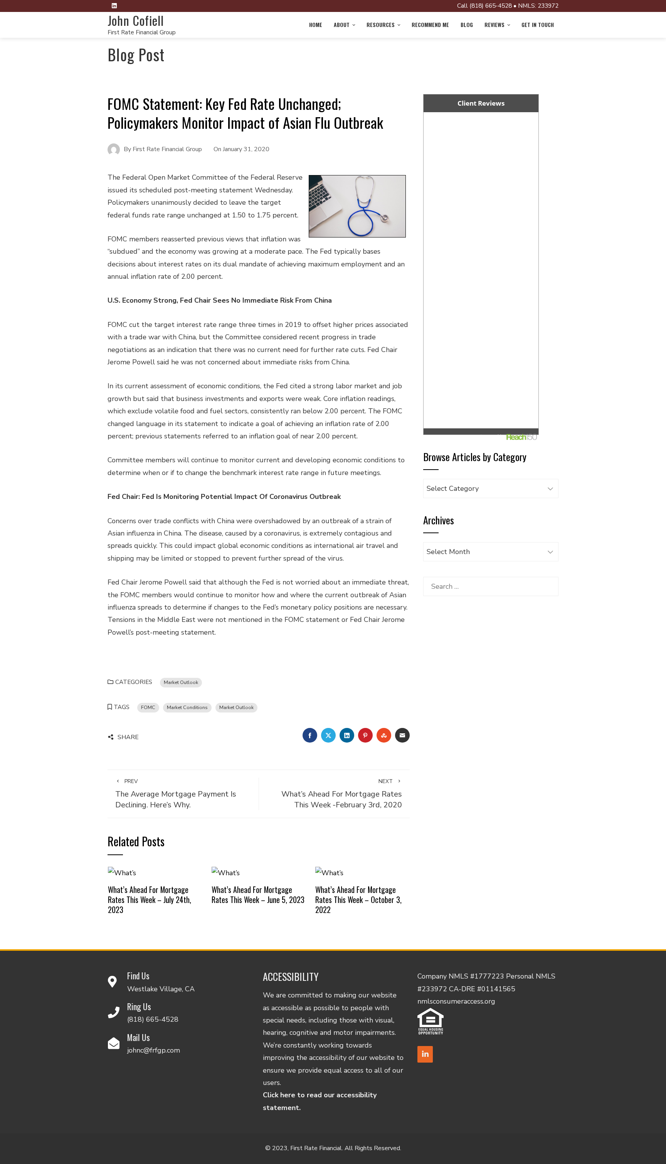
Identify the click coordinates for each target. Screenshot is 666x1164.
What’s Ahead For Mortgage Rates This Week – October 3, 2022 (358, 899)
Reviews (494, 24)
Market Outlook (181, 682)
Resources (381, 24)
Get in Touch (537, 24)
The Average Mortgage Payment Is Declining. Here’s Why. (175, 794)
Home (315, 24)
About (342, 24)
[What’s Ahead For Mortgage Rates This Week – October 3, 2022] (329, 872)
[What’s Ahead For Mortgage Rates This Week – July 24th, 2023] (122, 872)
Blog (467, 24)
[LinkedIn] (425, 1054)
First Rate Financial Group (142, 32)
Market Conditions (187, 707)
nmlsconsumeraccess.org (456, 1001)
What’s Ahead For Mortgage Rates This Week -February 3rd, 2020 (341, 794)
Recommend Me (430, 24)
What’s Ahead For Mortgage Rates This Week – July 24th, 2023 (149, 899)
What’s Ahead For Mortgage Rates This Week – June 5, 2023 (258, 894)
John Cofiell (136, 20)
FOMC (148, 707)
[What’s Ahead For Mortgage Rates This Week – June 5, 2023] (226, 872)
